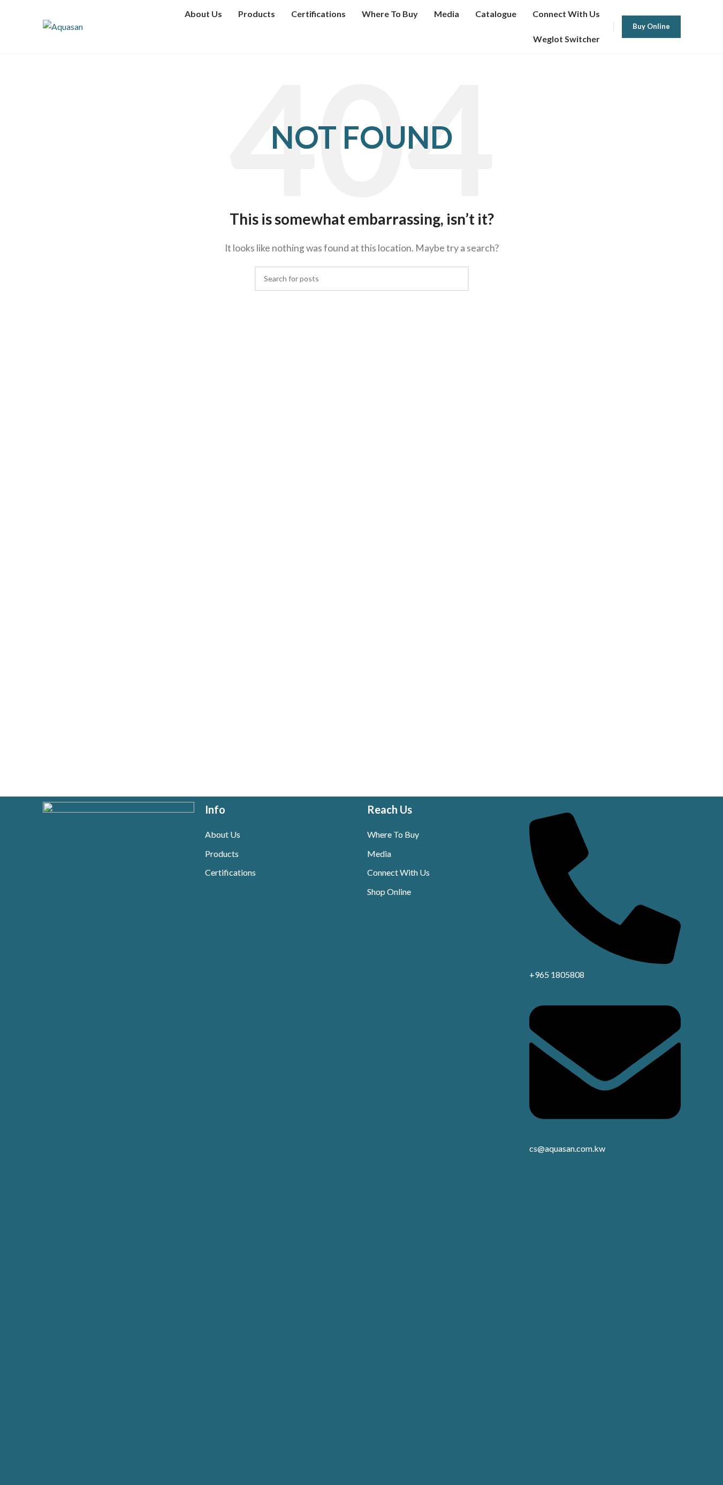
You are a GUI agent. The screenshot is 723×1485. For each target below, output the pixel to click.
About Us (222, 834)
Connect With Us (398, 872)
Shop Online (389, 891)
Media (379, 853)
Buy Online (651, 26)
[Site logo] (63, 25)
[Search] (456, 278)
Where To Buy (393, 834)
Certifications (230, 872)
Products (222, 853)
